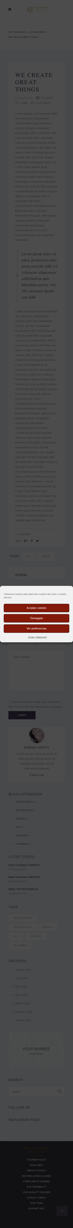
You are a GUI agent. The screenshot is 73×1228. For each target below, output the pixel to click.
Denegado (36, 618)
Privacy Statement (37, 637)
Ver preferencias (37, 628)
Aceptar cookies (36, 607)
